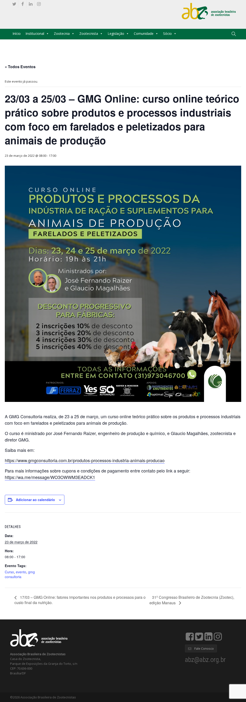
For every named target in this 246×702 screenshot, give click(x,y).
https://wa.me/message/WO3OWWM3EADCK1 (50, 477)
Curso (9, 571)
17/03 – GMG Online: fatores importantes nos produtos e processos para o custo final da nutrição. (80, 599)
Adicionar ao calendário (35, 499)
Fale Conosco (204, 648)
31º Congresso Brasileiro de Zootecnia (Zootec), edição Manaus (191, 599)
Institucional (34, 33)
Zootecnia (62, 33)
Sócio (167, 33)
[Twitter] (14, 4)
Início (16, 33)
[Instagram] (39, 4)
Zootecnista (88, 33)
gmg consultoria (20, 574)
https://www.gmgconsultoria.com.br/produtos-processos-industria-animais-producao (85, 460)
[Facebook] (22, 4)
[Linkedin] (31, 4)
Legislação (116, 33)
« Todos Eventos (20, 66)
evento (21, 571)
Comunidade (144, 33)
